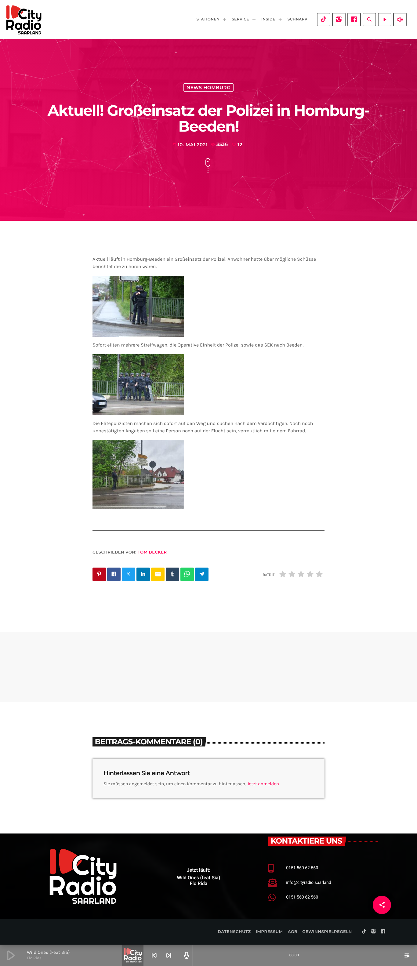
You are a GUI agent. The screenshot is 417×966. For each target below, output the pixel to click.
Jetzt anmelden (263, 783)
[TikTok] (323, 19)
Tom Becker (152, 552)
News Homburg (209, 87)
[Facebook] (354, 19)
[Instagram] (339, 19)
